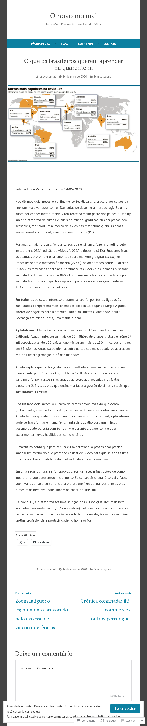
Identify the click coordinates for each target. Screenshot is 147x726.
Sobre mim (85, 44)
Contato (109, 44)
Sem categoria (102, 76)
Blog (64, 44)
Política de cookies (109, 716)
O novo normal (73, 15)
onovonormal (48, 76)
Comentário (117, 695)
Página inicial (40, 44)
